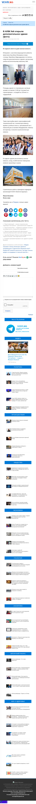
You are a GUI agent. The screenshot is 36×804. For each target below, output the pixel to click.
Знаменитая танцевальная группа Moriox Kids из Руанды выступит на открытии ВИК (20, 469)
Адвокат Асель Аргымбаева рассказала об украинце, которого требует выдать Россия (20, 382)
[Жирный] (4, 276)
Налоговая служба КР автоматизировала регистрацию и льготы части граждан (20, 551)
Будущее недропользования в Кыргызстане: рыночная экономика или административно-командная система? (20, 582)
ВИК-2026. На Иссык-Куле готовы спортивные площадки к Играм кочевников (20, 478)
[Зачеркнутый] (10, 276)
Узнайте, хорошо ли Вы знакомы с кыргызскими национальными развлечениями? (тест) (20, 773)
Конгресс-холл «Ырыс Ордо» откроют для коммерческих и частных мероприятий (21, 517)
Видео (19, 7)
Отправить (7, 310)
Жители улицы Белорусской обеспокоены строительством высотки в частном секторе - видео (17, 232)
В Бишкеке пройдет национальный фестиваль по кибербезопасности (20, 486)
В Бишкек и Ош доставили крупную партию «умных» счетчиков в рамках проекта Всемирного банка (20, 534)
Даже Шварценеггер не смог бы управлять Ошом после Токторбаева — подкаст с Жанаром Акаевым (17, 357)
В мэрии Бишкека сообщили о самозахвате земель (19, 446)
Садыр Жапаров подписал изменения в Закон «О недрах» (21, 598)
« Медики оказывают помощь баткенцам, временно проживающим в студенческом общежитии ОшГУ (16, 246)
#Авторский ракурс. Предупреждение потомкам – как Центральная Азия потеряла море (21, 669)
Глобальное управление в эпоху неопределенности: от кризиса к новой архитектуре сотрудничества (20, 630)
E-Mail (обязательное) (23, 272)
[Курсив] (6, 276)
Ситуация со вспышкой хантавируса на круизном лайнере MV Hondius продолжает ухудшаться (20, 725)
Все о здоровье (7, 9)
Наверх (30, 314)
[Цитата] (14, 276)
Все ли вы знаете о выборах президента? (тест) (18, 755)
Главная (5, 22)
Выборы (5, 7)
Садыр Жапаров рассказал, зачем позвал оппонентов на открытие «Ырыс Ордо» (20, 391)
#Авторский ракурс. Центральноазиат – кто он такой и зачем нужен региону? (21, 685)
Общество (10, 22)
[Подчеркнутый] (8, 276)
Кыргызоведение (25, 7)
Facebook (25, 15)
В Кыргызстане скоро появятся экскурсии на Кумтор (19, 590)
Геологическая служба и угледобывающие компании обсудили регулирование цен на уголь (21, 565)
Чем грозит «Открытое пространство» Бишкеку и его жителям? (21, 638)
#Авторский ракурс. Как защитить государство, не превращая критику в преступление (21, 677)
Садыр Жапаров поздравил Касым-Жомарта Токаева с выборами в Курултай (20, 408)
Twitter (23, 15)
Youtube (27, 15)
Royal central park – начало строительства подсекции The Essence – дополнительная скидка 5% (17, 224)
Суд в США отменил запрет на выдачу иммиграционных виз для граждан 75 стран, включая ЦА (20, 399)
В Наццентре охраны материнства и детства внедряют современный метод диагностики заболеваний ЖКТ (21, 742)
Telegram (32, 15)
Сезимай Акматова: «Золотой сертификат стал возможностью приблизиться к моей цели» (19, 495)
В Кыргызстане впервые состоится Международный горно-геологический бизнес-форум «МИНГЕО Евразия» (21, 573)
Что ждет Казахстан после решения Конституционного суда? (20, 612)
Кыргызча (5, 12)
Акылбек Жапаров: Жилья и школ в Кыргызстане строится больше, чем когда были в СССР (17, 235)
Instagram (30, 15)
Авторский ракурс (12, 7)
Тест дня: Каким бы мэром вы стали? (20, 763)
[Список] (16, 276)
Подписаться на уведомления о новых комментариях (18, 299)
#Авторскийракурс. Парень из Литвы (20, 693)
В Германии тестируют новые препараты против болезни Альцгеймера (19, 734)
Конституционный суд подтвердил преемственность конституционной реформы (20, 621)
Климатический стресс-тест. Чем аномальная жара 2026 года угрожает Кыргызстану (21, 647)
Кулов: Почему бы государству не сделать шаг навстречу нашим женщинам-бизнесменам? (20, 525)
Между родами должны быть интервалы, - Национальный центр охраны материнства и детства (20, 717)
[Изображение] (12, 276)
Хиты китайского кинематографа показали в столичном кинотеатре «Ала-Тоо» (20, 503)
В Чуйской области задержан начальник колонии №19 (19, 429)
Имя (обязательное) (23, 268)
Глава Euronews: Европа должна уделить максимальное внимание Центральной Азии (20, 374)
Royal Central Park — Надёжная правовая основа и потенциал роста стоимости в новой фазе (18, 228)
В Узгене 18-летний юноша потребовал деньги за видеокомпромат (18, 456)
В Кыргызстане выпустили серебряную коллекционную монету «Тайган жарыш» (20, 543)
